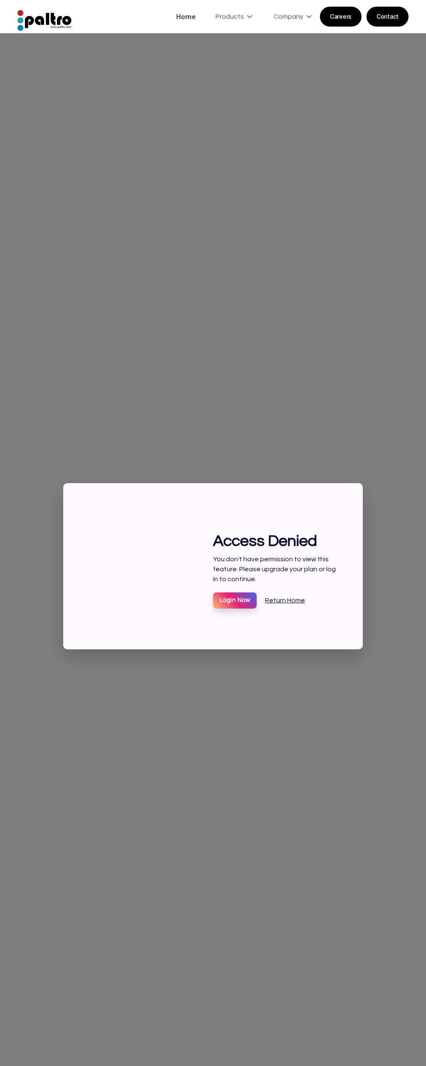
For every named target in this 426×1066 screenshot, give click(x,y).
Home (186, 16)
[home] (44, 16)
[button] (231, 16)
